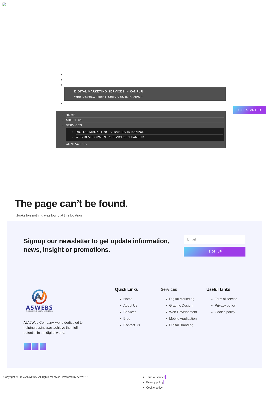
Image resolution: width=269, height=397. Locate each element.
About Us (74, 120)
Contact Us (74, 103)
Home (70, 114)
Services (72, 85)
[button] (141, 108)
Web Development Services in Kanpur (108, 96)
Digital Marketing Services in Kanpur (108, 91)
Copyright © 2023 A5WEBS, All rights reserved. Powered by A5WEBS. (46, 376)
